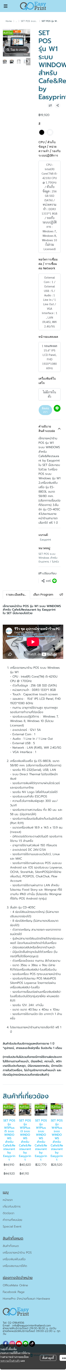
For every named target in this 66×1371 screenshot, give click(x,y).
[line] (25, 1344)
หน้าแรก (8, 1200)
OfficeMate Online (15, 1285)
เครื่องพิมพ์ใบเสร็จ (14, 1259)
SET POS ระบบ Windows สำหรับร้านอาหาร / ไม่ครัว (48, 558)
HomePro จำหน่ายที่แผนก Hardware (26, 1298)
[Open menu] (5, 6)
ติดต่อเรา (45, 410)
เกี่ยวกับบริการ (12, 1206)
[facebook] (6, 1344)
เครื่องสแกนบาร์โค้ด (15, 1266)
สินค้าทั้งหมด (11, 1246)
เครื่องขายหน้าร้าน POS (17, 1252)
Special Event (12, 1226)
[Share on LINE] (54, 581)
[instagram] (12, 1344)
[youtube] (19, 1344)
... (16, 21)
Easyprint (45, 540)
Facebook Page (14, 1292)
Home (9, 21)
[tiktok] (32, 1344)
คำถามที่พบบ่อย (12, 1220)
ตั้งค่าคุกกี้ (48, 1358)
